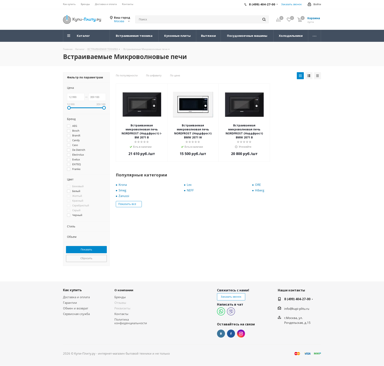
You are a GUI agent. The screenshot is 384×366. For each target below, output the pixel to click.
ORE (258, 185)
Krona (123, 185)
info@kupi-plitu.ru (296, 309)
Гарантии (70, 303)
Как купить (72, 290)
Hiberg (259, 190)
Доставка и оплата (76, 297)
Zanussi (124, 196)
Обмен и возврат (75, 308)
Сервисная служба (76, 314)
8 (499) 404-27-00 (297, 299)
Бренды (120, 297)
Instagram (241, 334)
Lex (189, 185)
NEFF (190, 190)
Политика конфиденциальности (130, 321)
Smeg (122, 190)
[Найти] (264, 19)
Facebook (231, 334)
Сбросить (86, 258)
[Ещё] (314, 36)
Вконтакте (221, 334)
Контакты (121, 314)
